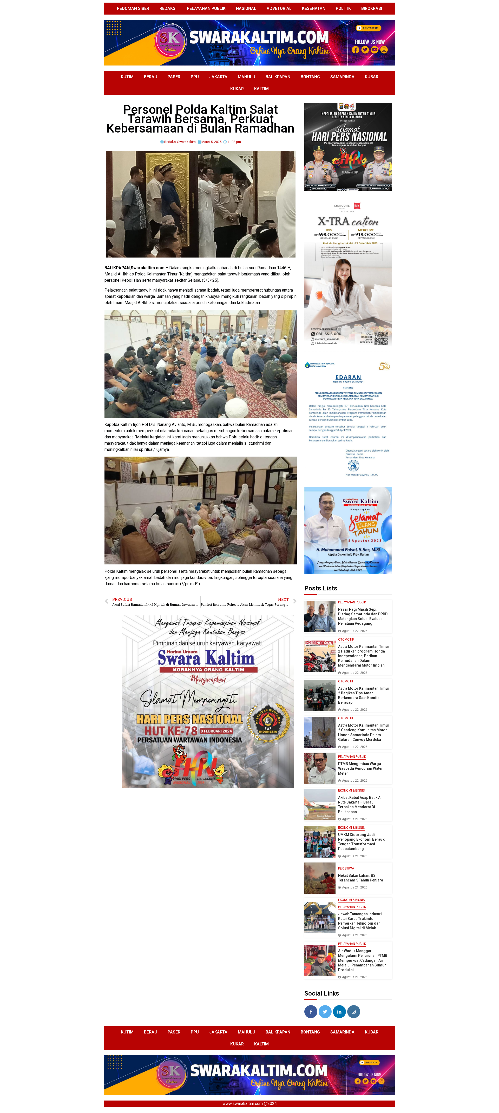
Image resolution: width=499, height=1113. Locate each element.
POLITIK (343, 8)
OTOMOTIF (346, 639)
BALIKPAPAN (278, 76)
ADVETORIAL (279, 8)
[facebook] (310, 1011)
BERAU (150, 76)
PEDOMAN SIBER (133, 8)
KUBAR (371, 76)
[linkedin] (339, 1011)
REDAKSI (168, 8)
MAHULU (246, 76)
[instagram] (353, 1011)
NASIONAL (246, 8)
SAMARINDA (342, 76)
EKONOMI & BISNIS (351, 790)
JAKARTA (218, 76)
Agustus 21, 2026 (354, 819)
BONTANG (310, 76)
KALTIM (261, 88)
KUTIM (127, 76)
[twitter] (325, 1011)
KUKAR (237, 88)
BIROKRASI (371, 8)
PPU (195, 76)
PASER (174, 76)
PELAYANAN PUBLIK (206, 8)
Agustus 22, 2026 (354, 631)
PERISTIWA (346, 868)
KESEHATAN (313, 8)
